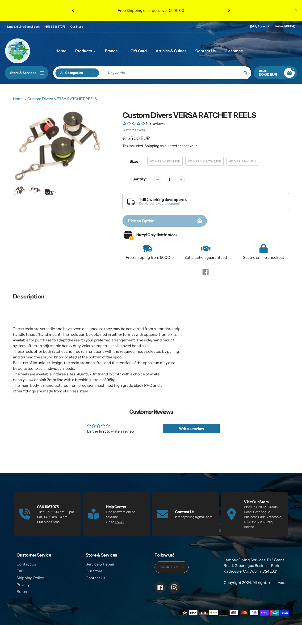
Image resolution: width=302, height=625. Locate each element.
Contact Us (26, 564)
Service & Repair (100, 564)
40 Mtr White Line (165, 161)
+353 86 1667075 (55, 26)
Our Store (76, 26)
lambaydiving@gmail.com (23, 26)
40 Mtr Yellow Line (204, 161)
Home (18, 98)
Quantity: (138, 179)
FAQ (20, 571)
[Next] (228, 10)
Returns (23, 591)
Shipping (152, 146)
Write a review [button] (191, 428)
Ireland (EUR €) (285, 26)
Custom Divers (133, 130)
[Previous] (73, 10)
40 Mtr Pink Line (242, 161)
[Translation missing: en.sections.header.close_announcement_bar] (296, 10)
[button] (134, 123)
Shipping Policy (30, 577)
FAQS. (119, 522)
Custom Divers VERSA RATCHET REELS (62, 98)
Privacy (23, 584)
